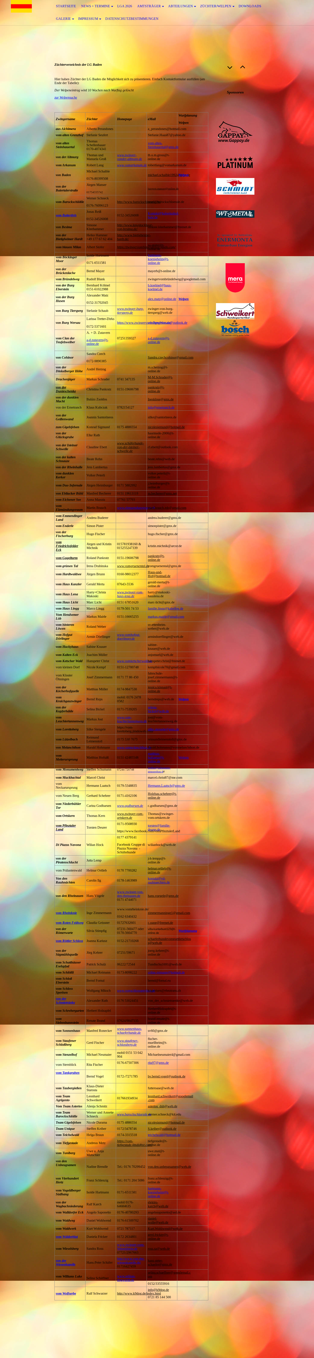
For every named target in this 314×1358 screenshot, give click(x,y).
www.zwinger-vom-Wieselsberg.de (130, 1246)
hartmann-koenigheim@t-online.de (158, 259)
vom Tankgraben (67, 1073)
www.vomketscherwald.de (134, 661)
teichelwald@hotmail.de (164, 1135)
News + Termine (95, 6)
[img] (21, 12)
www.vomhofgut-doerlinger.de (128, 636)
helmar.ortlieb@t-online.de (159, 870)
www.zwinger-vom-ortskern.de (130, 815)
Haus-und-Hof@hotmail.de (159, 574)
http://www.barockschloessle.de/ (139, 202)
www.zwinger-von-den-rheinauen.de (130, 894)
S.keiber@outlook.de (162, 1128)
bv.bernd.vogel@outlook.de (166, 1076)
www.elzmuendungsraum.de (136, 508)
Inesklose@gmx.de (161, 399)
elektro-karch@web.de (158, 1204)
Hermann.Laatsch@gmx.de (166, 785)
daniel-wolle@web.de (158, 1220)
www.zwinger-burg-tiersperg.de (130, 310)
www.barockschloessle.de (134, 1114)
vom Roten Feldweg (70, 922)
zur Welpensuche (65, 97)
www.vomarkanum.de (132, 165)
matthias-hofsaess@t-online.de (156, 757)
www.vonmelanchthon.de (134, 747)
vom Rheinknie (66, 913)
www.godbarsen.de (130, 805)
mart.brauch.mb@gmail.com (167, 508)
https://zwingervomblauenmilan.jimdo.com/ (146, 247)
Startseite (66, 6)
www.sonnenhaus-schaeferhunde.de (129, 1030)
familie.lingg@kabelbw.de (165, 608)
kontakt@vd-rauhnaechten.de (159, 880)
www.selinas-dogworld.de (126, 1278)
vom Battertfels (66, 215)
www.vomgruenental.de (133, 566)
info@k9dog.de (158, 1290)
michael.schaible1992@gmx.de (169, 175)
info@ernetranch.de (161, 407)
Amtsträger (149, 6)
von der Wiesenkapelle (65, 1262)
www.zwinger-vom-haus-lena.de (130, 594)
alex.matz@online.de (162, 299)
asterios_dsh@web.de (162, 1106)
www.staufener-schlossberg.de (127, 1042)
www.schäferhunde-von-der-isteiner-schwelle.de (130, 447)
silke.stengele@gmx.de (163, 729)
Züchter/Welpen (215, 6)
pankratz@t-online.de (156, 389)
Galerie (63, 18)
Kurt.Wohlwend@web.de (165, 1228)
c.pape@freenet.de (160, 922)
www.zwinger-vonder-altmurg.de (129, 157)
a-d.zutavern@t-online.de (97, 342)
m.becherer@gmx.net (162, 493)
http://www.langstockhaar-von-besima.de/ (135, 227)
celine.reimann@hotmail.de (166, 972)
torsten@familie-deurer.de (159, 827)
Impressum (88, 18)
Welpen (183, 175)
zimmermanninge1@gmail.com (169, 913)
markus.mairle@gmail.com (166, 616)
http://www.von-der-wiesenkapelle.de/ (131, 1260)
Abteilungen (180, 6)
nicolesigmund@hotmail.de (166, 427)
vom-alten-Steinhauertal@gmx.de (163, 145)
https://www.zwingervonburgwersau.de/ (144, 322)
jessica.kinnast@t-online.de (160, 689)
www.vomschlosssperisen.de (136, 990)
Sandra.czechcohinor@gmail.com (170, 357)
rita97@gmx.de (158, 1062)
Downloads (250, 6)
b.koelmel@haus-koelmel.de (160, 287)
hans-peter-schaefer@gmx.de (160, 1262)
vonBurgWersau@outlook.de (167, 322)
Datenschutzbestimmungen (131, 18)
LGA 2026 (124, 6)
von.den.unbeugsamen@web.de (169, 1166)
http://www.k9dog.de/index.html (139, 1293)
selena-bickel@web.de (158, 709)
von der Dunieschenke (66, 389)
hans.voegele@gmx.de (163, 896)
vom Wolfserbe (66, 1293)
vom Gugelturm (67, 558)
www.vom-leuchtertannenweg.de (132, 719)
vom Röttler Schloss (69, 941)
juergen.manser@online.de (163, 188)
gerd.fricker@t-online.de (158, 1236)
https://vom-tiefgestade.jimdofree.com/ (134, 1143)
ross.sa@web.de (159, 1248)
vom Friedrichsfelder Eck (67, 546)
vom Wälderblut (67, 1236)
